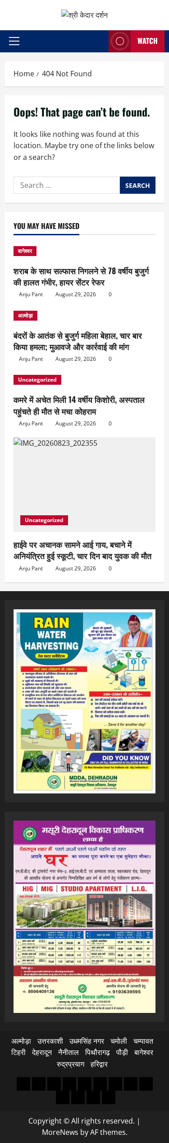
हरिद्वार (99, 1064)
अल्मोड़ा (25, 315)
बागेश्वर (25, 251)
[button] (14, 41)
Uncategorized (37, 379)
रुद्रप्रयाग (70, 1064)
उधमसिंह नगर (86, 1041)
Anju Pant (31, 294)
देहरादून (42, 1052)
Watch (147, 40)
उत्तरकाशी (50, 1041)
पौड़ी (122, 1052)
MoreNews (60, 1132)
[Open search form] (99, 41)
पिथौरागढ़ (97, 1052)
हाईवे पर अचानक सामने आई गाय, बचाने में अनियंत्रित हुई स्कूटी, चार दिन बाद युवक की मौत (82, 549)
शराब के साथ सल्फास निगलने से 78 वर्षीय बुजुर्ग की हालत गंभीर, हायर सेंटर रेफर (81, 276)
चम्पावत (143, 1041)
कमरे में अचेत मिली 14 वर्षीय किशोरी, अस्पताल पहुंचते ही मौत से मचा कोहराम (79, 404)
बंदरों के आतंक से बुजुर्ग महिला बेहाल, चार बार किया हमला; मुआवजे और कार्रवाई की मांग (78, 340)
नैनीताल (68, 1052)
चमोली (118, 1041)
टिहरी (18, 1052)
